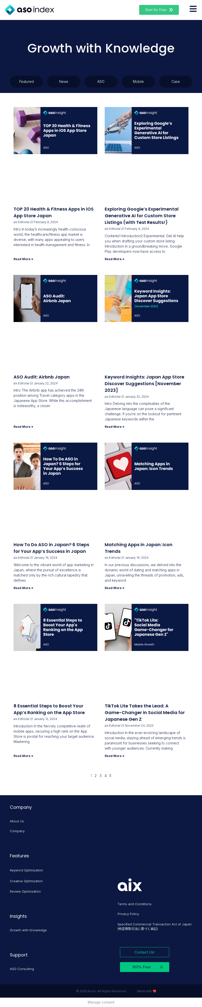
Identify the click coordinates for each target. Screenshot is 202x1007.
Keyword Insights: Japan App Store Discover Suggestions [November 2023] (144, 383)
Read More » (23, 259)
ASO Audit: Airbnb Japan (42, 377)
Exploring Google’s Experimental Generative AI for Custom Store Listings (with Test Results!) (142, 215)
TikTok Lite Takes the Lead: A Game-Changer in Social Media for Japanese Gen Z (145, 712)
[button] (159, 10)
